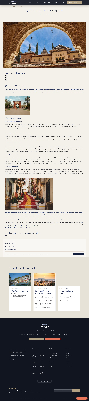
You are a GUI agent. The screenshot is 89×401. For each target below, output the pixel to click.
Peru (33, 372)
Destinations (27, 2)
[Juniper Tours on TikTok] (50, 381)
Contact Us (57, 2)
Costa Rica (34, 370)
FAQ (37, 334)
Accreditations (57, 334)
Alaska (33, 373)
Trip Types (34, 2)
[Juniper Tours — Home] (44, 325)
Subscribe (76, 390)
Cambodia (42, 366)
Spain (22, 6)
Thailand (41, 365)
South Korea (34, 366)
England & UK (42, 356)
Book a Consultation (74, 2)
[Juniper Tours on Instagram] (44, 381)
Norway (41, 360)
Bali (40, 367)
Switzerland (42, 355)
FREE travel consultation (55, 224)
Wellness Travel (52, 357)
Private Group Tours (53, 359)
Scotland (34, 356)
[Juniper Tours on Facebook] (38, 381)
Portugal (33, 362)
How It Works (43, 2)
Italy (33, 355)
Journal (18, 6)
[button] (6, 76)
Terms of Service (72, 398)
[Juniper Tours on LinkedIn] (41, 381)
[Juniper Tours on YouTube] (47, 381)
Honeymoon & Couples (53, 355)
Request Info (82, 398)
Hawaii (41, 370)
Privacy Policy (66, 334)
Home (20, 2)
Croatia (41, 358)
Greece (33, 358)
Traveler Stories (30, 334)
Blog (63, 2)
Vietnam (33, 367)
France (33, 360)
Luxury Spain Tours (10, 243)
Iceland (33, 359)
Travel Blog (68, 359)
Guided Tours (51, 361)
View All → (51, 366)
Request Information (52, 339)
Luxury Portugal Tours (11, 249)
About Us (50, 2)
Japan (33, 365)
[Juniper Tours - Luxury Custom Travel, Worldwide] (13, 3)
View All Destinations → (42, 373)
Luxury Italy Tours (10, 246)
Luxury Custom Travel (53, 353)
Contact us (8, 219)
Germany (41, 359)
